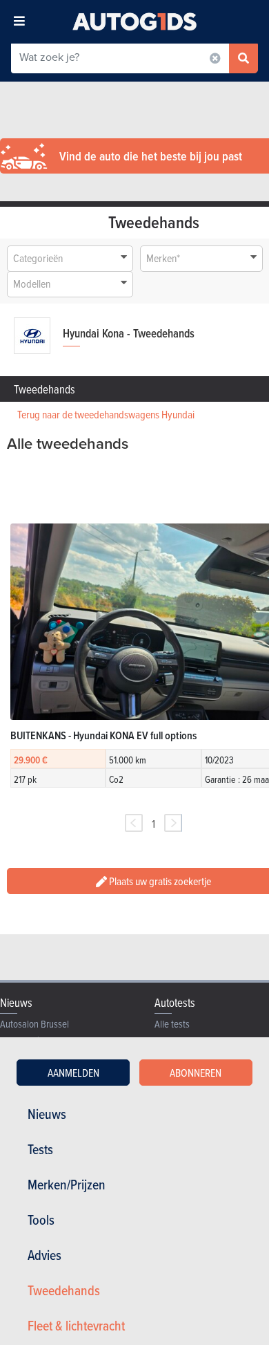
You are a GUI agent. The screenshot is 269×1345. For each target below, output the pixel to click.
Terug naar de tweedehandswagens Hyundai (106, 414)
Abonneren (195, 1072)
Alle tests (172, 1024)
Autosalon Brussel (34, 1024)
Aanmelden (73, 1072)
